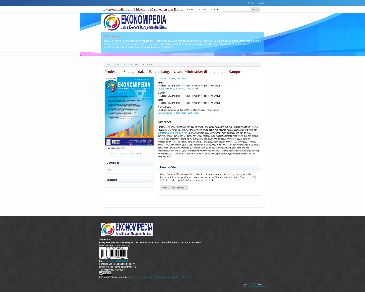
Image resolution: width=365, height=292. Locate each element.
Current (190, 9)
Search (255, 9)
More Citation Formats (173, 187)
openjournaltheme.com (256, 286)
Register (251, 3)
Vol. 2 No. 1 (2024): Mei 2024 (134, 64)
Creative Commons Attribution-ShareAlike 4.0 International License (163, 277)
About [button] (213, 9)
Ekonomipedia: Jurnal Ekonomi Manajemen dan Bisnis (143, 9)
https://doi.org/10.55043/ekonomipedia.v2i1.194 (129, 153)
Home (109, 64)
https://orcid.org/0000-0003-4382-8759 (179, 88)
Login (261, 3)
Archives (202, 9)
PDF (109, 170)
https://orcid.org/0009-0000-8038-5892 (179, 112)
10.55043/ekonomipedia (116, 260)
